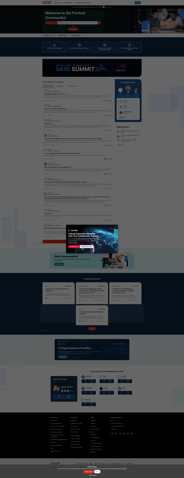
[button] (92, 475)
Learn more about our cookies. (118, 468)
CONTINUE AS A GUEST (86, 246)
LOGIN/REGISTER (74, 246)
